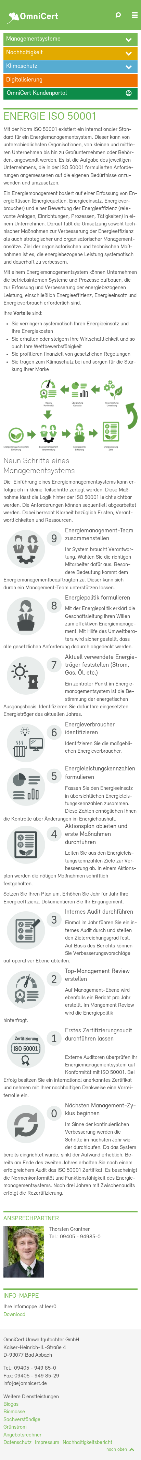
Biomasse (14, 1412)
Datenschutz (17, 1442)
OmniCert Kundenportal (69, 93)
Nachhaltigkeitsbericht (87, 1442)
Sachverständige (21, 1419)
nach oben (116, 1449)
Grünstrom (15, 1427)
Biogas (10, 1404)
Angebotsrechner (22, 1435)
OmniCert (33, 16)
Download (14, 1314)
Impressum (47, 1442)
